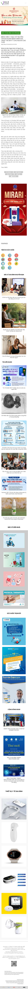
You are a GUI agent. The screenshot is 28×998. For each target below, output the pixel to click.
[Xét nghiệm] (9, 267)
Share (9, 172)
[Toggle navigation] (25, 3)
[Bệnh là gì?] (3, 267)
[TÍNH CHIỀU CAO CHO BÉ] (3, 255)
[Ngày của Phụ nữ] (16, 255)
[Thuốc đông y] (16, 263)
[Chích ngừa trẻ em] (3, 263)
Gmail (14, 176)
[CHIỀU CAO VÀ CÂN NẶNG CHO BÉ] (10, 255)
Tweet (19, 172)
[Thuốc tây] (10, 263)
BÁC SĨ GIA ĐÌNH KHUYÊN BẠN (11, 33)
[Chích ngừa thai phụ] (10, 259)
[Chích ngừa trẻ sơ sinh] (16, 259)
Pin (19, 174)
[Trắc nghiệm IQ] (3, 259)
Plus (10, 174)
